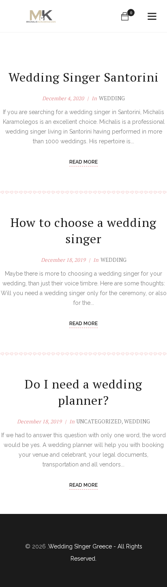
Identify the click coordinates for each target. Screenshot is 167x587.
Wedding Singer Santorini (84, 77)
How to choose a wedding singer (83, 230)
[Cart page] (125, 16)
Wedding (112, 98)
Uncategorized (99, 421)
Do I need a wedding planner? (83, 392)
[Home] (41, 16)
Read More (83, 162)
